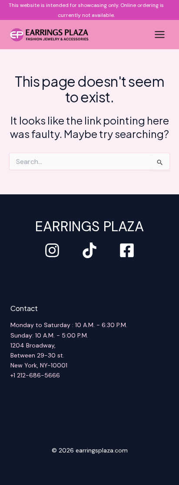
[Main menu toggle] (159, 34)
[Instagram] (52, 250)
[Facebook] (127, 250)
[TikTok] (89, 250)
